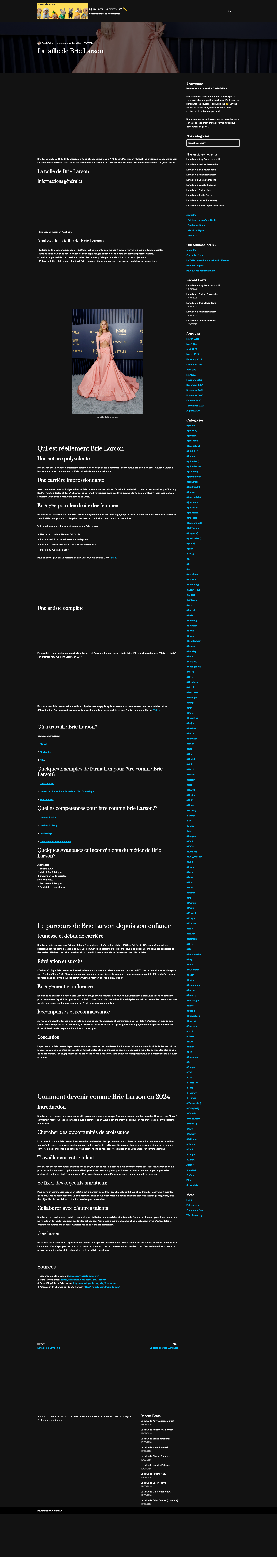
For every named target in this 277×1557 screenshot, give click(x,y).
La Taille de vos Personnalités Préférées (207, 260)
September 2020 (195, 405)
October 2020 (193, 400)
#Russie (190, 1010)
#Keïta (190, 846)
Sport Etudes (47, 799)
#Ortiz (189, 944)
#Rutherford (193, 1015)
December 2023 (194, 364)
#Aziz (189, 605)
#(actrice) (191, 435)
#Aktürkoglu (193, 589)
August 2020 (193, 410)
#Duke (190, 712)
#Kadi (189, 841)
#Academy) (192, 584)
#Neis (189, 928)
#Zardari (191, 1159)
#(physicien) (192, 527)
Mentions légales (197, 230)
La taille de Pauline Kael (198, 190)
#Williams (191, 1139)
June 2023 (191, 369)
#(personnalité (194, 522)
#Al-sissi (191, 594)
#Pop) (189, 964)
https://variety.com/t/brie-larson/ (102, 1287)
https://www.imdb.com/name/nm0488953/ (83, 1279)
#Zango (190, 1154)
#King (189, 861)
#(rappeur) (192, 533)
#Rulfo (190, 1005)
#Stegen (190, 1067)
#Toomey (191, 1092)
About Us (191, 214)
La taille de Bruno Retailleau (201, 169)
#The (189, 1077)
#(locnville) (192, 507)
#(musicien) (192, 512)
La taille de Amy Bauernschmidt (203, 159)
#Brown (190, 646)
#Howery (191, 810)
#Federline (192, 717)
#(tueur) (190, 548)
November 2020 (194, 395)
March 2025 (192, 338)
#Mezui (190, 908)
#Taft (189, 1072)
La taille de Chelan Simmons (201, 179)
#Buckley (191, 651)
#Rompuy (191, 995)
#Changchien (193, 666)
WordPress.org (194, 1215)
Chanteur (191, 1170)
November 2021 (194, 390)
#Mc (188, 897)
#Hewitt (190, 789)
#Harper (191, 774)
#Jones (190, 825)
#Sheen (190, 1036)
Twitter (157, 710)
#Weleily (191, 1133)
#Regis (190, 979)
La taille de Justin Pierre (199, 195)
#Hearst (190, 779)
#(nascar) (191, 517)
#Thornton (192, 1082)
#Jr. (188, 830)
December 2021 (194, 385)
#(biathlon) (192, 451)
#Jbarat (190, 815)
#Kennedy (191, 851)
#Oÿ (188, 949)
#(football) (192, 471)
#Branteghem (193, 640)
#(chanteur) (192, 461)
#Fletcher (191, 738)
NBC (42, 759)
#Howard (191, 805)
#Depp (190, 702)
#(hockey (191, 492)
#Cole (189, 677)
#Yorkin (190, 1144)
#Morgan (191, 918)
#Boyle (190, 635)
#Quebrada (192, 969)
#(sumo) (190, 543)
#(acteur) (191, 425)
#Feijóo (190, 723)
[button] (238, 11)
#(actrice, (191, 430)
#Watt (189, 1128)
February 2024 (194, 359)
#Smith (190, 1046)
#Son (189, 1051)
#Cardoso (191, 661)
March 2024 (192, 354)
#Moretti (191, 913)
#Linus (190, 882)
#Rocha (190, 990)
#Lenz (189, 877)
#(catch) (190, 456)
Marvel (43, 743)
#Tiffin (189, 1087)
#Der (189, 707)
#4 (187, 569)
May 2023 (191, 374)
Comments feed (195, 1210)
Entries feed (193, 1205)
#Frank (190, 743)
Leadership (46, 833)
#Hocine (190, 795)
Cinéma (190, 1175)
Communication (48, 817)
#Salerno (191, 1020)
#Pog (189, 959)
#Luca (189, 887)
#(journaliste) (193, 497)
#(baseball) (192, 440)
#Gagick (191, 759)
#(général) (192, 481)
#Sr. (188, 1062)
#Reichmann (193, 985)
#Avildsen (191, 599)
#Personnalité (193, 954)
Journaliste (192, 1185)
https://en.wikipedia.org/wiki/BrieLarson (94, 1283)
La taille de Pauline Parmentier (202, 164)
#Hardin (190, 769)
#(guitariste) (193, 487)
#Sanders (191, 1026)
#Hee (189, 784)
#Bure (189, 656)
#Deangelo (192, 697)
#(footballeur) (193, 476)
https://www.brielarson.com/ (83, 1275)
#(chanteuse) (193, 466)
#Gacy (190, 754)
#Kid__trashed (194, 856)
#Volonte (191, 1113)
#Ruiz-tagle (192, 1000)
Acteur (190, 1164)
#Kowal (190, 867)
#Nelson (190, 933)
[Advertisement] (107, 94)
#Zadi (189, 1149)
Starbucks (45, 752)
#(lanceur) (192, 502)
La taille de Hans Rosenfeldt (201, 174)
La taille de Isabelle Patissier (201, 184)
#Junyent (191, 836)
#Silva (189, 1041)
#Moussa (191, 923)
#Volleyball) (192, 1108)
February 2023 (194, 379)
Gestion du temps (49, 825)
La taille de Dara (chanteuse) (201, 200)
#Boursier (191, 625)
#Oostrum (192, 938)
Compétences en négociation (55, 841)
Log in (189, 1200)
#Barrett (191, 610)
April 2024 (191, 349)
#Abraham (192, 574)
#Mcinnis (191, 902)
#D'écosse (192, 692)
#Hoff (189, 800)
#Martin (190, 892)
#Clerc (190, 671)
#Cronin (190, 687)
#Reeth (190, 974)
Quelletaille (56, 1510)
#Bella (189, 615)
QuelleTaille (47, 43)
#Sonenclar (192, 1057)
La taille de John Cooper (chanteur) (205, 205)
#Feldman (191, 728)
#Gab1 (190, 748)
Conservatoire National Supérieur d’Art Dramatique (67, 791)
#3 (187, 564)
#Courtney (192, 682)
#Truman (191, 1098)
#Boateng (191, 620)
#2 (187, 558)
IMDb (113, 557)
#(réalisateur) (193, 538)
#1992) (190, 553)
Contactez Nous (196, 225)
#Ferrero (191, 733)
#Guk (189, 764)
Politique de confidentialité (202, 220)
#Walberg (191, 1123)
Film (188, 1180)
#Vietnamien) (193, 1103)
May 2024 (191, 344)
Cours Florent (47, 783)
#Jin (188, 820)
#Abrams (191, 579)
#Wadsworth (193, 1118)
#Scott (190, 1031)
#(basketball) (193, 445)
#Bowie (190, 630)
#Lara (189, 872)
